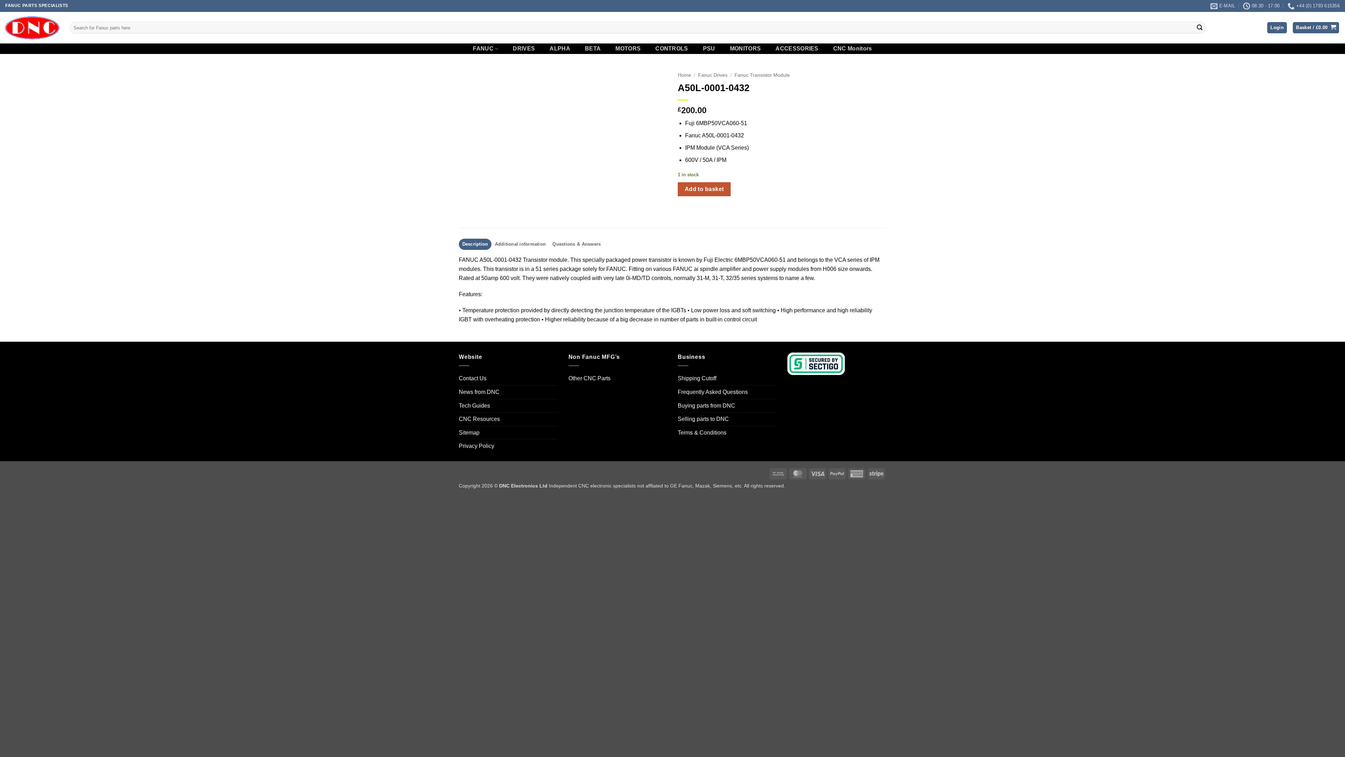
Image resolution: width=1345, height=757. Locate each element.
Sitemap (469, 433)
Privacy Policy (476, 446)
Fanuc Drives (712, 75)
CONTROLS (671, 49)
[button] (1277, 28)
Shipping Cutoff (697, 378)
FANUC (483, 49)
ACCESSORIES (797, 49)
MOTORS (628, 49)
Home (684, 75)
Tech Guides (474, 406)
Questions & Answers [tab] (576, 244)
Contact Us (473, 378)
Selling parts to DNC (703, 419)
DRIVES (524, 49)
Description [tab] (475, 244)
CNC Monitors (852, 49)
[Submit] (1200, 28)
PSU (709, 49)
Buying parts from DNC (706, 406)
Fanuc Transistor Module (762, 75)
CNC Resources (479, 419)
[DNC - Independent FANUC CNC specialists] (32, 28)
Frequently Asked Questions (713, 392)
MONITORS (745, 49)
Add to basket (704, 189)
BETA (593, 49)
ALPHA (560, 49)
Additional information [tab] (520, 244)
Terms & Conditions (702, 433)
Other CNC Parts (589, 378)
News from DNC (479, 392)
